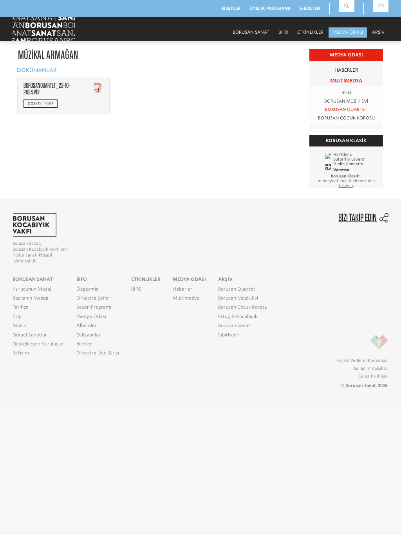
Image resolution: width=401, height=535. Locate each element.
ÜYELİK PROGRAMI (270, 8)
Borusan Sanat (234, 325)
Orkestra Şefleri (94, 298)
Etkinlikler (310, 32)
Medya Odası (91, 316)
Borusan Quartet (346, 109)
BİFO (283, 32)
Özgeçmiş (87, 289)
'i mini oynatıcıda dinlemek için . (346, 181)
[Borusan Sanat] (44, 28)
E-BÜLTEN (310, 8)
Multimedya (346, 80)
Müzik (19, 325)
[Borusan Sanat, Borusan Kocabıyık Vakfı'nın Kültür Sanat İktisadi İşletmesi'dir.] (34, 225)
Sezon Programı (93, 307)
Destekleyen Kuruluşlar (38, 344)
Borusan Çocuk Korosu (346, 118)
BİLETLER (230, 8)
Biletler (84, 344)
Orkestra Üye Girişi (97, 353)
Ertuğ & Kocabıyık (237, 316)
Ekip (17, 316)
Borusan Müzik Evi (346, 101)
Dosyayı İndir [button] (40, 103)
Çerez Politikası (373, 376)
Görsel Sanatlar (30, 335)
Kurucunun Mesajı (32, 289)
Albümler (86, 325)
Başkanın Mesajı (30, 298)
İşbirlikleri (229, 335)
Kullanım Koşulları (370, 368)
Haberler (346, 70)
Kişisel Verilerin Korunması (362, 360)
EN (381, 5)
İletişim (21, 353)
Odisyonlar (88, 335)
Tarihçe (21, 307)
